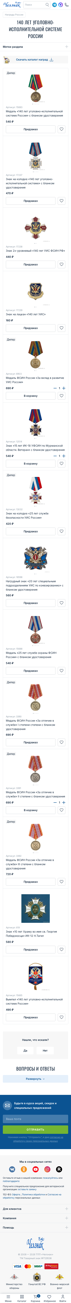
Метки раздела (13, 46)
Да (25, 1050)
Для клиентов (12, 1208)
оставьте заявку (27, 1189)
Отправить (35, 1129)
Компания (9, 1218)
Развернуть (34, 1078)
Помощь (8, 1227)
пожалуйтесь (50, 1177)
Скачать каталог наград (32, 59)
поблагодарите (11, 1181)
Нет (45, 1050)
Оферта (16, 1194)
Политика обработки (34, 1194)
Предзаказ (31, 129)
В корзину (30, 395)
